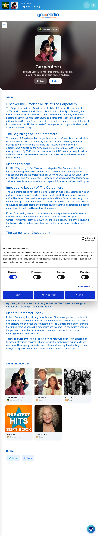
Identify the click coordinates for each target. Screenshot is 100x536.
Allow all (80, 295)
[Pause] (86, 5)
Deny (18, 295)
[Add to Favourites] (93, 5)
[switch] (37, 277)
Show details (84, 287)
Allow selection (49, 295)
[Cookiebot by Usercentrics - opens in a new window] (83, 239)
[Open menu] (4, 25)
